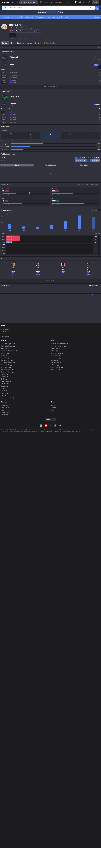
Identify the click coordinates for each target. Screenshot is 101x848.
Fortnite (3, 374)
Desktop (3, 384)
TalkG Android (54, 362)
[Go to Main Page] (5, 2)
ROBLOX (4, 358)
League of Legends (29, 2)
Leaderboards (29, 17)
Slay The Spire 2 (6, 369)
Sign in (95, 2)
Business (53, 405)
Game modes (16, 17)
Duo (2, 388)
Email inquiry (5, 412)
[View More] (69, 2)
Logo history (5, 336)
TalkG (3, 391)
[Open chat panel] (99, 67)
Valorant (4, 353)
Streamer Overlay (6, 398)
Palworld (4, 348)
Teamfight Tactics (6, 346)
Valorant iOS (54, 355)
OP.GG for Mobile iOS (56, 346)
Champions (5, 17)
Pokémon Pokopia (7, 362)
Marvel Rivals (5, 365)
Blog (2, 334)
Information (57, 17)
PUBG (3, 355)
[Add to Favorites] (25, 25)
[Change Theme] (84, 2)
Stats (48, 17)
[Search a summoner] (92, 8)
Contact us (4, 415)
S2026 (17, 165)
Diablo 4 (3, 376)
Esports (3, 393)
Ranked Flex (84, 165)
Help (2, 410)
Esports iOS (54, 369)
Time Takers (5, 381)
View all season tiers (49, 86)
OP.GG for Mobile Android (58, 344)
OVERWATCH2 (5, 360)
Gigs (2, 395)
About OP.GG (5, 329)
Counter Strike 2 (6, 372)
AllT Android (54, 348)
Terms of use (5, 407)
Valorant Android (55, 353)
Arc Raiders (4, 367)
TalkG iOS (53, 365)
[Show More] (76, 2)
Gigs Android (54, 358)
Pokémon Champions (8, 351)
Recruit (52, 410)
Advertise (53, 407)
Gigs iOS (53, 360)
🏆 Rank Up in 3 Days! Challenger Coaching (62, 12)
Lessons (67, 17)
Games (3, 386)
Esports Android (55, 367)
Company (4, 331)
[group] (50, 245)
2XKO (3, 379)
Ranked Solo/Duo (50, 165)
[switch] (96, 210)
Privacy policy (5, 405)
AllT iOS (52, 351)
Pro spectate (40, 17)
